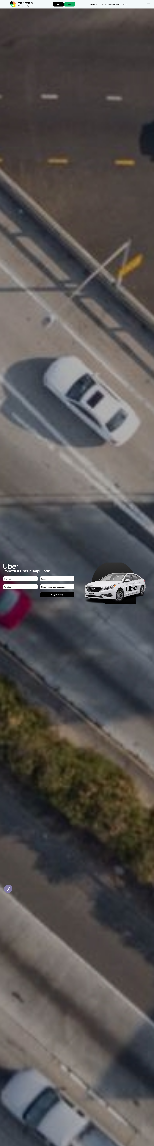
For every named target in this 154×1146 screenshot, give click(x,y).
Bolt (69, 4)
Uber (58, 4)
